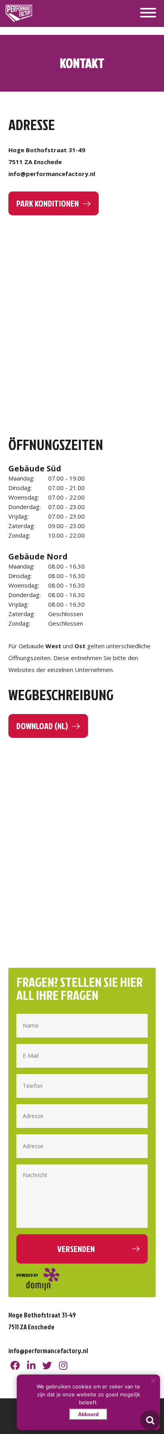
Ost (80, 646)
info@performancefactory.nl (51, 174)
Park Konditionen (47, 203)
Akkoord (88, 1414)
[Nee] (153, 1380)
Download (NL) (42, 726)
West (53, 646)
